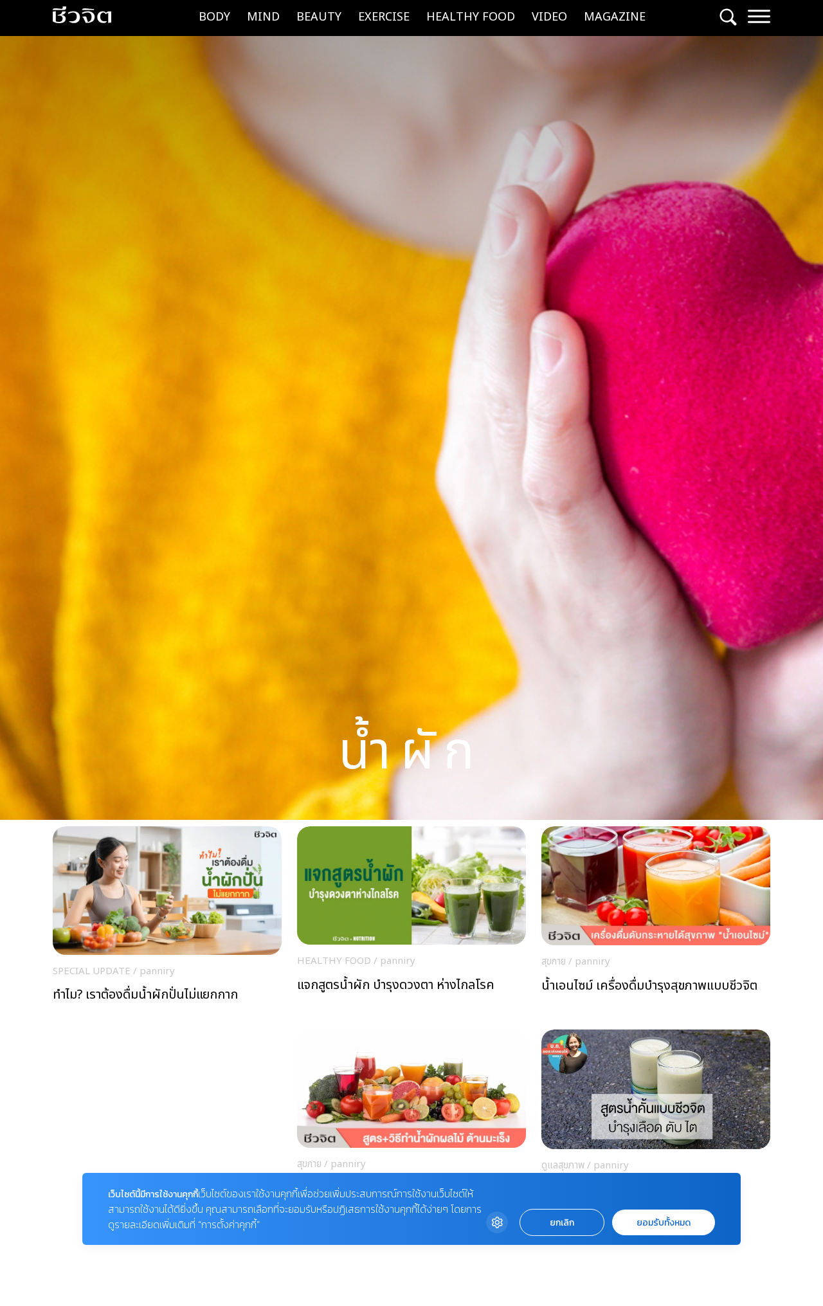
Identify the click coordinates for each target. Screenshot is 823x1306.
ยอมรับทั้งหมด (664, 1222)
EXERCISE (384, 17)
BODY (214, 17)
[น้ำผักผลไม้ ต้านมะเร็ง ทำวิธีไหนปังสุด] (411, 1125)
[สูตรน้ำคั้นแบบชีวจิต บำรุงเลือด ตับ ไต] (655, 1126)
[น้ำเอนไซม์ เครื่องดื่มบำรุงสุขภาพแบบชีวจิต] (655, 923)
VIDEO (549, 17)
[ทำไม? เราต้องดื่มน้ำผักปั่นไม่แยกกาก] (167, 927)
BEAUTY (318, 17)
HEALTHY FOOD (470, 17)
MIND (263, 17)
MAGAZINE (615, 17)
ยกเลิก (562, 1222)
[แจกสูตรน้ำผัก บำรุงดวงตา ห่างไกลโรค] (411, 922)
